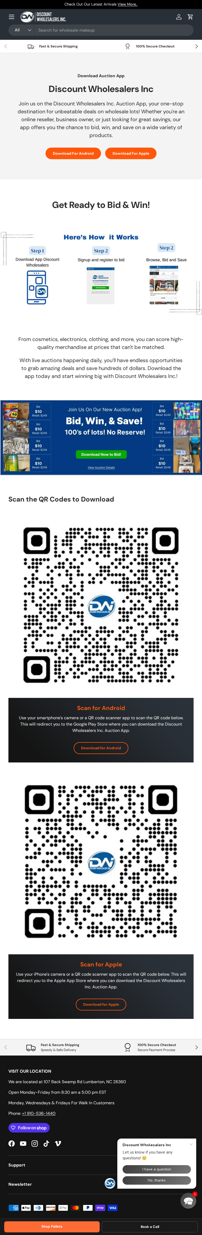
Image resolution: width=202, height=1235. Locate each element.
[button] (190, 17)
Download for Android (101, 748)
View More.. (128, 4)
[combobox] (101, 30)
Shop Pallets (52, 1226)
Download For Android (73, 153)
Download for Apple (101, 1004)
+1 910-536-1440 (38, 1113)
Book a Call (150, 1226)
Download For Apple (131, 153)
